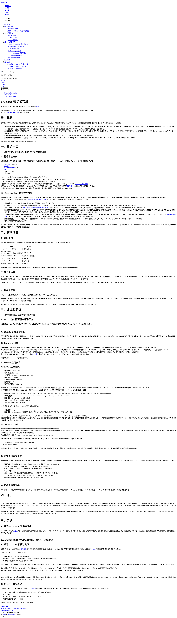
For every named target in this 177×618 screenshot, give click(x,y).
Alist (94, 549)
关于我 (8, 6)
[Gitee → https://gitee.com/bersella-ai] (4, 86)
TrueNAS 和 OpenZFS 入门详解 (37, 199)
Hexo (4, 614)
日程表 (8, 15)
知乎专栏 (35, 354)
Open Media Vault (9, 167)
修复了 (15, 531)
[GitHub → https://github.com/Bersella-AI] (2, 86)
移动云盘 (24, 549)
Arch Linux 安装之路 (81, 184)
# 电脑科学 (4, 606)
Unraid (6, 166)
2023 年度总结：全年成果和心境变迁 (15, 608)
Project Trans (8, 94)
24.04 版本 (33, 588)
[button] (88, 616)
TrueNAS (7, 164)
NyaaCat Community (10, 93)
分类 (7, 10)
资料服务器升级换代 (13, 112)
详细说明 (69, 186)
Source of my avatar (10, 96)
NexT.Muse (11, 614)
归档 (7, 12)
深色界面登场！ (6, 611)
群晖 (5, 169)
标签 (7, 8)
